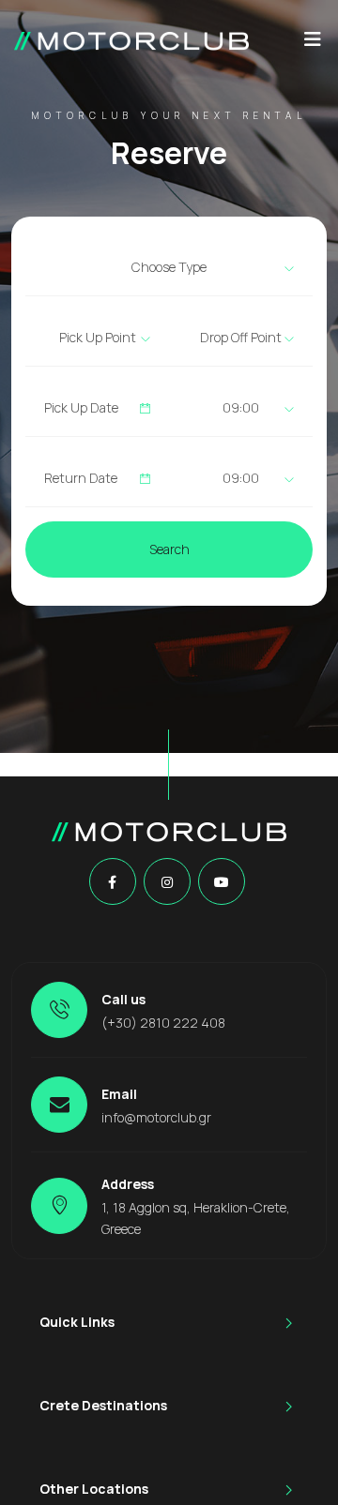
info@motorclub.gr (156, 1117)
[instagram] (167, 882)
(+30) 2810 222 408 (163, 1022)
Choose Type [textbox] (169, 267)
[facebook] (112, 882)
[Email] (59, 1104)
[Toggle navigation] (312, 44)
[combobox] (169, 267)
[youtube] (221, 882)
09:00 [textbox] (241, 407)
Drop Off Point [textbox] (241, 337)
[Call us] (59, 1010)
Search (169, 549)
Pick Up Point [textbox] (97, 337)
